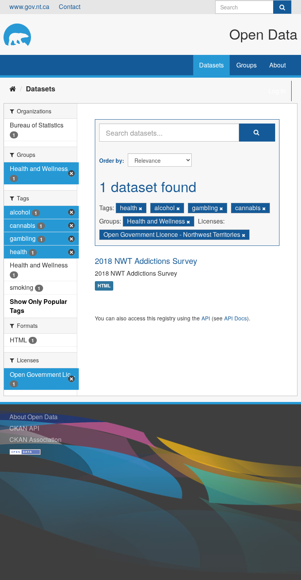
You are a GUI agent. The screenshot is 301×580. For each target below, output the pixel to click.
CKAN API (24, 428)
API (205, 318)
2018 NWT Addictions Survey (146, 260)
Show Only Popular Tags (38, 306)
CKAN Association (35, 439)
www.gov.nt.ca (29, 6)
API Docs (235, 318)
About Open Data (33, 416)
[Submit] (282, 7)
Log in (277, 90)
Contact (69, 6)
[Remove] (140, 208)
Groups (246, 64)
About (277, 64)
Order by (110, 160)
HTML (104, 285)
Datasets (211, 64)
